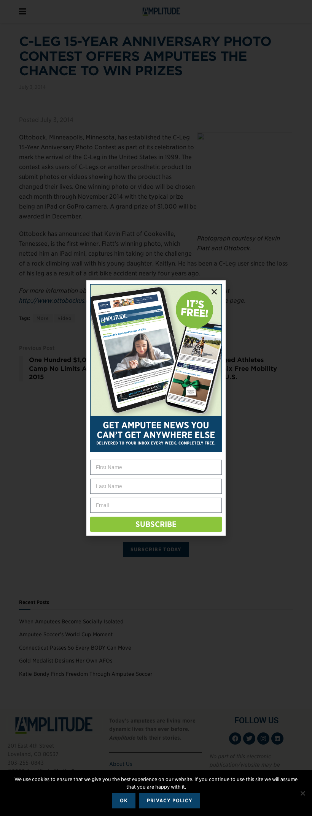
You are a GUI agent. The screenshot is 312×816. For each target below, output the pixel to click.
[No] (302, 793)
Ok (124, 800)
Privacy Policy (170, 800)
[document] (156, 408)
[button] (214, 292)
